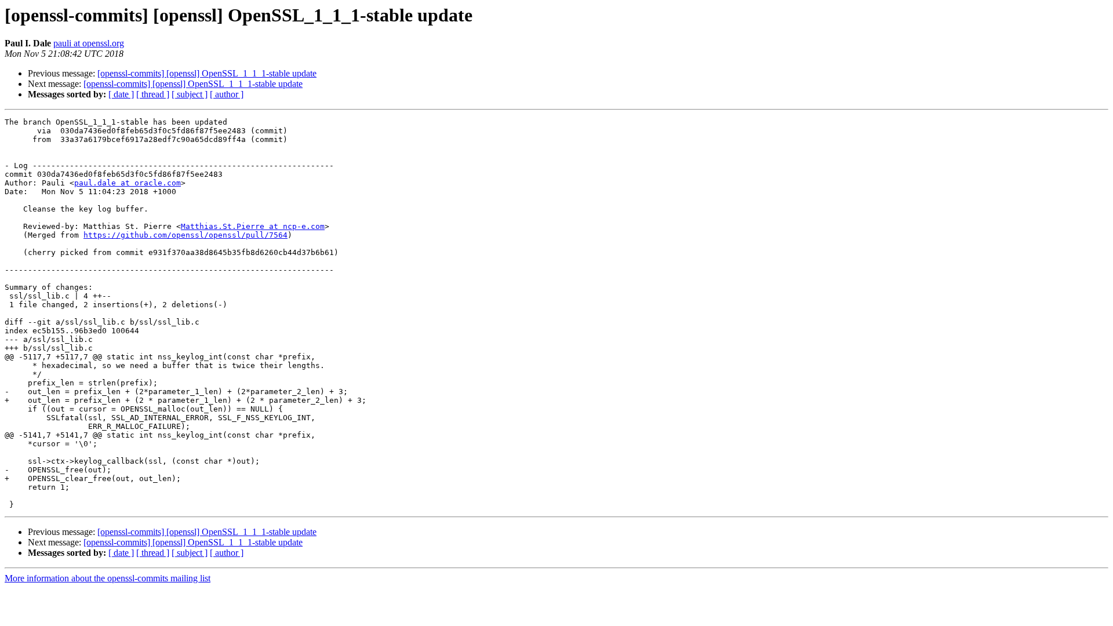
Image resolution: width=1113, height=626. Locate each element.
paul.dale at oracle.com (127, 183)
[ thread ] (152, 94)
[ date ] (121, 94)
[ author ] (226, 94)
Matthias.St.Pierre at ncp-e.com (253, 226)
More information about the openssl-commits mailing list (107, 578)
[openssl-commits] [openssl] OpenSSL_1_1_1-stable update (207, 73)
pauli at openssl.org (88, 43)
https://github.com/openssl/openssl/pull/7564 (185, 235)
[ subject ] (190, 94)
